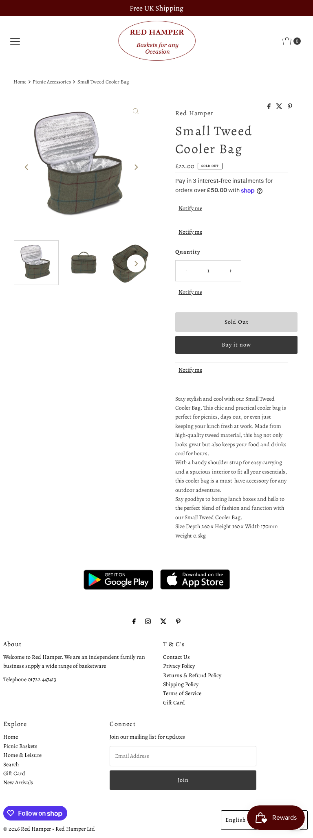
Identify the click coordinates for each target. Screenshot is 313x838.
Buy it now (236, 345)
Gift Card (174, 702)
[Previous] (27, 167)
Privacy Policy (179, 666)
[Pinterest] (178, 621)
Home (19, 81)
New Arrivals (18, 782)
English (235, 820)
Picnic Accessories (52, 81)
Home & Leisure (22, 755)
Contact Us (176, 657)
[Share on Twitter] (280, 107)
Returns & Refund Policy (192, 675)
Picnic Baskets (20, 746)
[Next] (136, 167)
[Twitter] (163, 621)
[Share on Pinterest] (290, 107)
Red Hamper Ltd (75, 829)
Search (11, 764)
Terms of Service (182, 693)
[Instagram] (148, 621)
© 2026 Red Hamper (27, 829)
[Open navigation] (15, 41)
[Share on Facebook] (269, 107)
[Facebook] (134, 621)
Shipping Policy (180, 684)
